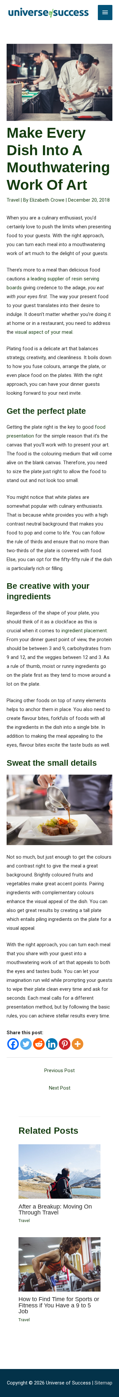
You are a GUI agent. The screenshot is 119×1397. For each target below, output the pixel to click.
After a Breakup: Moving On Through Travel (55, 1209)
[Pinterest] (64, 1044)
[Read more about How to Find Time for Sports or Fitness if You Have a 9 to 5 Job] (59, 1264)
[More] (77, 1044)
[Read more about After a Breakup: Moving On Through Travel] (59, 1171)
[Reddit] (39, 1044)
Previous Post (59, 1070)
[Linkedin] (52, 1044)
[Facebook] (13, 1044)
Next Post (59, 1088)
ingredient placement (84, 631)
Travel (13, 200)
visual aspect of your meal (43, 332)
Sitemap (103, 1383)
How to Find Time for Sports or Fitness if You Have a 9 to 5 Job (59, 1305)
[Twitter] (26, 1044)
